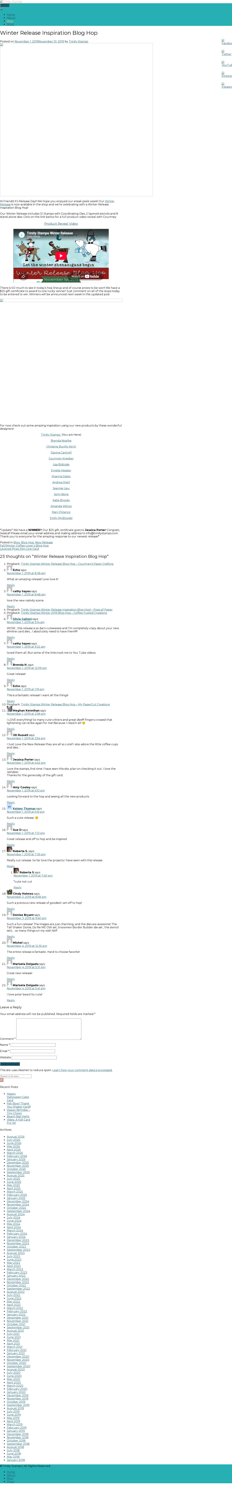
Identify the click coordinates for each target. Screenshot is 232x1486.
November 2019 (17, 1398)
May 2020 (13, 1379)
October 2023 (16, 1246)
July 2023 (13, 1256)
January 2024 (16, 1237)
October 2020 (16, 1363)
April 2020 (14, 1382)
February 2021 (16, 1350)
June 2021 (14, 1337)
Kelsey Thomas (24, 808)
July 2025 (13, 1178)
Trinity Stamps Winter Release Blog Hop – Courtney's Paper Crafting (67, 564)
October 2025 (16, 1169)
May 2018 (13, 1456)
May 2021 (13, 1340)
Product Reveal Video (61, 224)
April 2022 (14, 1304)
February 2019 (16, 1427)
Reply (11, 585)
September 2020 (18, 1366)
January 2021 (16, 1353)
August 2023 (16, 1253)
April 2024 (14, 1227)
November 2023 (18, 1243)
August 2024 (16, 1214)
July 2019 (13, 1411)
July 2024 (13, 1217)
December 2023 (18, 1240)
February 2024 (17, 1233)
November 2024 (18, 1204)
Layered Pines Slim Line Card (19, 549)
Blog (10, 21)
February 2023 (17, 1272)
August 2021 (15, 1330)
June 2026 (14, 1143)
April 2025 (14, 1188)
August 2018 (15, 1447)
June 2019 (14, 1414)
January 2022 (16, 1314)
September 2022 (18, 1288)
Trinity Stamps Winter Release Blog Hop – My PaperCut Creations (65, 704)
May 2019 (13, 1418)
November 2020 (18, 1359)
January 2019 (16, 1431)
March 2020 (15, 1385)
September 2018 (18, 1443)
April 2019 (13, 1421)
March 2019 (14, 1424)
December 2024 (18, 1201)
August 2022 (16, 1292)
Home (11, 14)
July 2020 (13, 1372)
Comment (8, 1038)
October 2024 (16, 1207)
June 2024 (14, 1220)
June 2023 (14, 1259)
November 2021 (17, 1321)
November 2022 (18, 1282)
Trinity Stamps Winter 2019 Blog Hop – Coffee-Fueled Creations (64, 613)
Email (4, 1051)
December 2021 (17, 1317)
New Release (44, 542)
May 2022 (13, 1301)
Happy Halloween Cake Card (18, 1097)
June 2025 (14, 1182)
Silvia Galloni (22, 619)
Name (5, 1044)
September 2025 (18, 1172)
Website (5, 1057)
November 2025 (18, 1165)
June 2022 (14, 1298)
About (11, 17)
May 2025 (13, 1185)
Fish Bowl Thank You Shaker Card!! (19, 1105)
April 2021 (13, 1343)
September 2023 (18, 1249)
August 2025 (15, 1175)
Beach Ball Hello (18, 1116)
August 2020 (16, 1369)
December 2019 (17, 1395)
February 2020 (17, 1389)
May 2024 (13, 1224)
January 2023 (16, 1275)
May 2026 (13, 1146)
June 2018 (14, 1453)
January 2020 (16, 1392)
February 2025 (17, 1195)
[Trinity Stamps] (11, 1)
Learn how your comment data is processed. (82, 1070)
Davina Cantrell (61, 452)
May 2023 (13, 1262)
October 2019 (16, 1401)
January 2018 (16, 1460)
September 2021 (18, 1327)
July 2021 (13, 1334)
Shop (10, 24)
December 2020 (18, 1356)
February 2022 (17, 1311)
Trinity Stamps (78, 41)
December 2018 (18, 1434)
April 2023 (14, 1266)
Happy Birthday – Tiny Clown (18, 1111)
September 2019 (18, 1405)
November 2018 (18, 1437)
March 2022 (15, 1308)
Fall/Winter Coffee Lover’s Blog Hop (24, 545)
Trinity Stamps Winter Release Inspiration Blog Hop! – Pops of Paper (67, 609)
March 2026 (15, 1152)
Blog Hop (27, 542)
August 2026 (15, 1136)
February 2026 (17, 1156)
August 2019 (15, 1408)
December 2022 (18, 1279)
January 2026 (16, 1159)
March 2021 (14, 1346)
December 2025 (18, 1162)
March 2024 (15, 1230)
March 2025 (15, 1191)
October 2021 (16, 1324)
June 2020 (14, 1376)
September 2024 (18, 1211)
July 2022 (13, 1295)
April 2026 (14, 1149)
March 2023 (15, 1269)
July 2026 (13, 1140)
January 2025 (16, 1198)
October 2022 (16, 1285)
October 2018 (16, 1440)
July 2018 (13, 1450)
